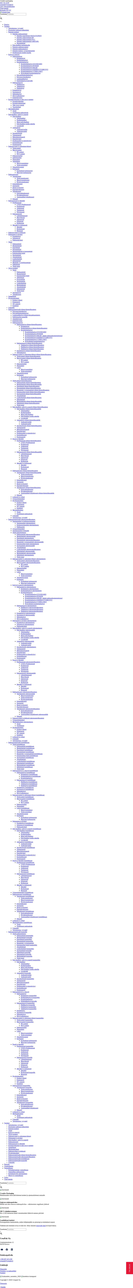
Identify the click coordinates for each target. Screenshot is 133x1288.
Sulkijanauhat (16, 158)
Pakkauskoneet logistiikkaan (21, 894)
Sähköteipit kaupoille (23, 952)
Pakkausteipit (16, 244)
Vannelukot (16, 161)
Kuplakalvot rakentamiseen (25, 622)
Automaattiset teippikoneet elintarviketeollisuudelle (37, 493)
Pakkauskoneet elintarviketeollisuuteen (25, 471)
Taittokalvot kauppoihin (28, 1009)
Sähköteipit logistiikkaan (25, 767)
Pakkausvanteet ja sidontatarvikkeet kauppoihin (28, 1018)
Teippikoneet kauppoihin (25, 1102)
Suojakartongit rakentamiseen (26, 647)
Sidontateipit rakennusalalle (26, 551)
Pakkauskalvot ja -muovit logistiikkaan (25, 771)
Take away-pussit (18, 105)
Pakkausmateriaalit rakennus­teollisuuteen (21, 519)
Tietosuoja (3, 1283)
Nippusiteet (16, 159)
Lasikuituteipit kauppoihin (25, 949)
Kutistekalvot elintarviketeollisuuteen (29, 351)
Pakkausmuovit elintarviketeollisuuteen (29, 343)
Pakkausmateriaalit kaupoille (17, 932)
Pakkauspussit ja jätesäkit (16, 201)
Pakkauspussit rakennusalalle (26, 673)
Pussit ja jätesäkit (18, 439)
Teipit (10, 242)
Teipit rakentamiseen (19, 532)
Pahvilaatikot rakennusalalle (26, 630)
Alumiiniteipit (17, 257)
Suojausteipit (16, 255)
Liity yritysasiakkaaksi (7, 6)
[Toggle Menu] (1, 21)
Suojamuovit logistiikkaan (25, 789)
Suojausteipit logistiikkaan (25, 757)
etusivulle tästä (41, 1226)
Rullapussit (20, 223)
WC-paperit (16, 304)
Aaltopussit (20, 208)
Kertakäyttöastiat (17, 101)
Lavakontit (20, 126)
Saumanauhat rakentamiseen (26, 523)
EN (7, 10)
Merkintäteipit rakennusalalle (26, 553)
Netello (3, 1287)
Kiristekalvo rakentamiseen (30, 589)
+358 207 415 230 (6, 1259)
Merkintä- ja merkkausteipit (21, 262)
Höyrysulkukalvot (18, 96)
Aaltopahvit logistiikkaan (25, 842)
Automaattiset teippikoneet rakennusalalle (34, 714)
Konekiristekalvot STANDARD (31, 64)
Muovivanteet (17, 150)
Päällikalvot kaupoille (28, 1005)
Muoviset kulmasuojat (24, 173)
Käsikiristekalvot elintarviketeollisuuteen (34, 328)
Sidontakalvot (17, 94)
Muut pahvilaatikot (23, 122)
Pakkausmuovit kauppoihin (25, 1003)
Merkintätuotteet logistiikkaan (22, 922)
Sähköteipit (16, 264)
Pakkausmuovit (17, 83)
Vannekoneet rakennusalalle (26, 694)
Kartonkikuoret (17, 143)
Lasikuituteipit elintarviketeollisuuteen (29, 397)
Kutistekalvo (21, 1010)
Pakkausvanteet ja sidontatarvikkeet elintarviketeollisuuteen (31, 354)
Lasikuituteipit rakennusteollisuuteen (29, 549)
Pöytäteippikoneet (22, 195)
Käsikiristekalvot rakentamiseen (31, 591)
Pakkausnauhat (17, 156)
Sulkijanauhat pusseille (19, 317)
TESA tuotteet (13, 268)
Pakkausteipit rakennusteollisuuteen (28, 534)
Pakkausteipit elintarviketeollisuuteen (29, 382)
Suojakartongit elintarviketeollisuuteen (29, 426)
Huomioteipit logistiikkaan (25, 752)
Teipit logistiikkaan (18, 744)
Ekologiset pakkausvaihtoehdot (18, 30)
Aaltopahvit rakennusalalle (25, 641)
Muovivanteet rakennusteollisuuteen (28, 562)
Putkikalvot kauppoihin (28, 1007)
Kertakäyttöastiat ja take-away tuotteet (20, 99)
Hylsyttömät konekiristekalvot (30, 73)
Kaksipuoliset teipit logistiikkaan (27, 756)
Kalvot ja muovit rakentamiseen (22, 585)
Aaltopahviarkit (22, 131)
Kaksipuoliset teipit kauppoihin (27, 945)
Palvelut (6, 1164)
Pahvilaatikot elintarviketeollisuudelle (29, 409)
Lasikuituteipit (17, 259)
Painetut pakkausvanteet (20, 47)
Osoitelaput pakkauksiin (20, 113)
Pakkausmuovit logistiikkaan (26, 780)
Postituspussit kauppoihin (25, 1046)
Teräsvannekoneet (22, 178)
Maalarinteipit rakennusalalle (26, 536)
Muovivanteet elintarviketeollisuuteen (29, 358)
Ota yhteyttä (129, 1268)
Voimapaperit (16, 135)
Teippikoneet (16, 191)
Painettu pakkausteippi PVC (26, 39)
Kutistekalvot (16, 90)
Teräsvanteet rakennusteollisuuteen (28, 561)
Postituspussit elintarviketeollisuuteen (29, 441)
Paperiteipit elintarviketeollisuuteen (28, 386)
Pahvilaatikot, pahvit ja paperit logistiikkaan (26, 829)
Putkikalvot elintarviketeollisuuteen (32, 349)
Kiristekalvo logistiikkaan (29, 774)
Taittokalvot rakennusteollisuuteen (32, 609)
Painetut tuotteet (13, 32)
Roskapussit (21, 229)
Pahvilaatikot (16, 116)
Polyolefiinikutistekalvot (25, 75)
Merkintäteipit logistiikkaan (25, 765)
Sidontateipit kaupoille (24, 954)
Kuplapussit (20, 206)
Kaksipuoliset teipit (18, 253)
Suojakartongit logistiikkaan (26, 847)
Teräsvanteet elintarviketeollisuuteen (28, 356)
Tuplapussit (20, 210)
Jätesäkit (19, 227)
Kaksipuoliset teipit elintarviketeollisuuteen (31, 392)
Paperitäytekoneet (18, 189)
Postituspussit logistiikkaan (25, 862)
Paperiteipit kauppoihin (24, 939)
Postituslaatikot (21, 120)
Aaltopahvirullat (22, 129)
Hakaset (15, 199)
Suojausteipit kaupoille (24, 950)
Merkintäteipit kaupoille (24, 956)
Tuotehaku (3, 14)
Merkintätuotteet (13, 109)
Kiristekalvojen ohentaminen (17, 1174)
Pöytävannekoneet (23, 182)
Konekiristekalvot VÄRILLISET (32, 71)
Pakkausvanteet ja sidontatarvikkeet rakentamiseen (29, 559)
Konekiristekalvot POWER (30, 66)
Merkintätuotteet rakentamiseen (22, 722)
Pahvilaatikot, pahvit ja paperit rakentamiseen (27, 628)
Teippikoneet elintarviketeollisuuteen (29, 487)
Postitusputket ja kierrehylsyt (21, 141)
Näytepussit (20, 212)
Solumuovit (16, 238)
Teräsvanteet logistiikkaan (25, 797)
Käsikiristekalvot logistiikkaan (31, 776)
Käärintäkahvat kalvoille (25, 81)
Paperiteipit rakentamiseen (25, 538)
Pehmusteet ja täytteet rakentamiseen (24, 621)
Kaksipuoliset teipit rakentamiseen (28, 544)
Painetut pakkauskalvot (20, 49)
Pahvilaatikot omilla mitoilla (26, 124)
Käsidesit (15, 306)
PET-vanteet (21, 154)
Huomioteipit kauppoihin (25, 941)
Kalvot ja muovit (13, 54)
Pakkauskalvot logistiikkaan (26, 772)
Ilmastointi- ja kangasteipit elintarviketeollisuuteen (33, 390)
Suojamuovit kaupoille (24, 1012)
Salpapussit (20, 219)
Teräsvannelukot (22, 165)
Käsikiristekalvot (22, 60)
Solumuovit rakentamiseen (25, 624)
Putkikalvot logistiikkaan (29, 786)
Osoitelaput (20, 726)
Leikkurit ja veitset (18, 497)
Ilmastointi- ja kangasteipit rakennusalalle (30, 542)
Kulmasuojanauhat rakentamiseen (28, 525)
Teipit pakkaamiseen (19, 934)
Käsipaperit (16, 302)
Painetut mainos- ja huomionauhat (23, 51)
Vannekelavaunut (18, 167)
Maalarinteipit (17, 246)
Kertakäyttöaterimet (18, 103)
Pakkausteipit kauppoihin (25, 936)
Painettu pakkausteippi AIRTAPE (28, 41)
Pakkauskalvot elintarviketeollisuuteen (29, 324)
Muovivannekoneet (23, 180)
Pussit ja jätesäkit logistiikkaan (22, 861)
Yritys (6, 1177)
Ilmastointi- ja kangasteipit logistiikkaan (29, 754)
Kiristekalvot (21, 58)
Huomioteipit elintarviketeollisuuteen (29, 388)
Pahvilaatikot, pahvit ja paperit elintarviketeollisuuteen (30, 407)
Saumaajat (15, 186)
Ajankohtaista (8, 1166)
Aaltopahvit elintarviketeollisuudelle (28, 420)
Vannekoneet (16, 176)
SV (10, 10)
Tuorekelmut (16, 107)
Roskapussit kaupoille (28, 1072)
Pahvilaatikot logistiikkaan (25, 831)
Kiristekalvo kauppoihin (29, 995)
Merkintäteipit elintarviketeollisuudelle (29, 401)
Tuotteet (6, 26)
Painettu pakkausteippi (19, 34)
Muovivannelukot (22, 163)
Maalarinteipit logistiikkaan (25, 748)
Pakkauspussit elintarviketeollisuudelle (29, 452)
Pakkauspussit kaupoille (24, 1057)
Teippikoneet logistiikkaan (25, 911)
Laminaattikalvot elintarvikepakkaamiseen (26, 315)
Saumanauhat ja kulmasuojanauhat (23, 521)
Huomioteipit (21, 43)
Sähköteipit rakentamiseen (25, 555)
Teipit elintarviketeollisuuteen (22, 381)
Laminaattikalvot (22, 79)
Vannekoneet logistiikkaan (25, 896)
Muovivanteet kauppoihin (25, 1022)
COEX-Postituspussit (24, 204)
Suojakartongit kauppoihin (25, 979)
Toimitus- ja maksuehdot (8, 1271)
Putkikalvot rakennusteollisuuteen (32, 611)
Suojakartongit (17, 133)
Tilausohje (3, 1269)
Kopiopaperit (16, 144)
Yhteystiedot (4, 8)
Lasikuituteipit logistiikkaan (26, 761)
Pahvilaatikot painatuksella (21, 45)
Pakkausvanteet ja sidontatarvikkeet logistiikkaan (28, 795)
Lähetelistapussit (22, 216)
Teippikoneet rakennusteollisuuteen (28, 709)
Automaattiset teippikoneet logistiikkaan (34, 917)
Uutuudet (11, 307)
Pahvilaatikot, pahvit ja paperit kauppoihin (26, 960)
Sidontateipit (16, 261)
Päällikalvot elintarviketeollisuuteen (32, 347)
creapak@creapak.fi (6, 5)
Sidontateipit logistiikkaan (25, 763)
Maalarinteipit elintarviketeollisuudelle (29, 384)
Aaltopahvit (16, 128)
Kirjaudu (3, 10)
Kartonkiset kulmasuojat (25, 171)
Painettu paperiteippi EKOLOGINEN (29, 36)
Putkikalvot (20, 88)
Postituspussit (16, 203)
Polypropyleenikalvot (24, 77)
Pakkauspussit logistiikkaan (26, 874)
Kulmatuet (15, 169)
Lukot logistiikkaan (23, 808)
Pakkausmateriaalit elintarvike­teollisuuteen (22, 309)
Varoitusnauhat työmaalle (20, 531)
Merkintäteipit (21, 285)
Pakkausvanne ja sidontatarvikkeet (19, 146)
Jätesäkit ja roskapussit (19, 225)
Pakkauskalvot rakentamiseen (26, 587)
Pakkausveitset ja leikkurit (16, 233)
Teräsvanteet (16, 148)
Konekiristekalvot (22, 62)
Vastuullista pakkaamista (16, 1172)
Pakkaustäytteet (17, 240)
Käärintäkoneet (17, 184)
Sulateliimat (12, 296)
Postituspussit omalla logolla (21, 53)
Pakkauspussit (17, 214)
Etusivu (6, 24)
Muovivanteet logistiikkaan (25, 799)
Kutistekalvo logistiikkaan (25, 787)
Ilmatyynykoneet (17, 188)
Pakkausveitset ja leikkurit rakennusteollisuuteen (28, 718)
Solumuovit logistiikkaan (25, 825)
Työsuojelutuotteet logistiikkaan (22, 892)
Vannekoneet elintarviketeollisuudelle (29, 472)
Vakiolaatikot (21, 118)
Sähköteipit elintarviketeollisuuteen (28, 403)
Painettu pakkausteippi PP (25, 38)
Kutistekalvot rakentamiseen (26, 613)
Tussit (14, 111)
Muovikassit (21, 218)
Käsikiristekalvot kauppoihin (30, 997)
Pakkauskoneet (13, 174)
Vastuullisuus (8, 1168)
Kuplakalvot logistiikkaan (25, 823)
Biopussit (20, 231)
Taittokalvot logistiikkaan (29, 784)
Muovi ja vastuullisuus (15, 1175)
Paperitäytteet (16, 139)
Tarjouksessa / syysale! (15, 28)
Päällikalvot (20, 84)
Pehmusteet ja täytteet (15, 234)
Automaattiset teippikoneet (25, 197)
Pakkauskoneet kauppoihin (21, 1085)
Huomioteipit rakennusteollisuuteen (28, 540)
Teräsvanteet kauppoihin (25, 1020)
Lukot (19, 367)
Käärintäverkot (17, 98)
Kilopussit (20, 221)
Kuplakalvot (16, 236)
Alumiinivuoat (17, 319)
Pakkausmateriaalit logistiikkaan (18, 742)
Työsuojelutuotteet (18, 499)
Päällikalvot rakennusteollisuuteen (32, 607)
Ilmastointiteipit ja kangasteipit (22, 251)
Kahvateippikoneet (23, 193)
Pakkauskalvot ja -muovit (20, 992)
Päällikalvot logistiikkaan (29, 782)
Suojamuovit (16, 92)
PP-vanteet (20, 152)
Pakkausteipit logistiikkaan (25, 746)
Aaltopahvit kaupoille (24, 973)
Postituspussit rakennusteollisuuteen (28, 662)
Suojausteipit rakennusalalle (26, 546)
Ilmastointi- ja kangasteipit (25, 943)
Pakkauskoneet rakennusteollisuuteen (24, 692)
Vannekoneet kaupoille (24, 1087)
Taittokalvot (20, 86)
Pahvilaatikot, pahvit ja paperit (18, 114)
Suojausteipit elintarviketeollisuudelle (29, 394)
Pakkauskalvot (17, 56)
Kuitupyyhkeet (17, 300)
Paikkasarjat (21, 527)
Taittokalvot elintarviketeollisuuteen (32, 345)
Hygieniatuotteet (13, 298)
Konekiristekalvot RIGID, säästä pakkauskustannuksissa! (43, 336)
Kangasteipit (21, 279)
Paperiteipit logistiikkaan (25, 750)
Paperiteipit (16, 247)
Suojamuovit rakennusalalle (26, 615)
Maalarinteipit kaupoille (24, 937)
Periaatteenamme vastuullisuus (18, 1170)
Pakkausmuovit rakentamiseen (26, 606)
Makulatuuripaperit (18, 137)
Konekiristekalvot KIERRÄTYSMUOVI (34, 69)
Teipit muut (16, 266)
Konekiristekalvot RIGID (29, 68)
